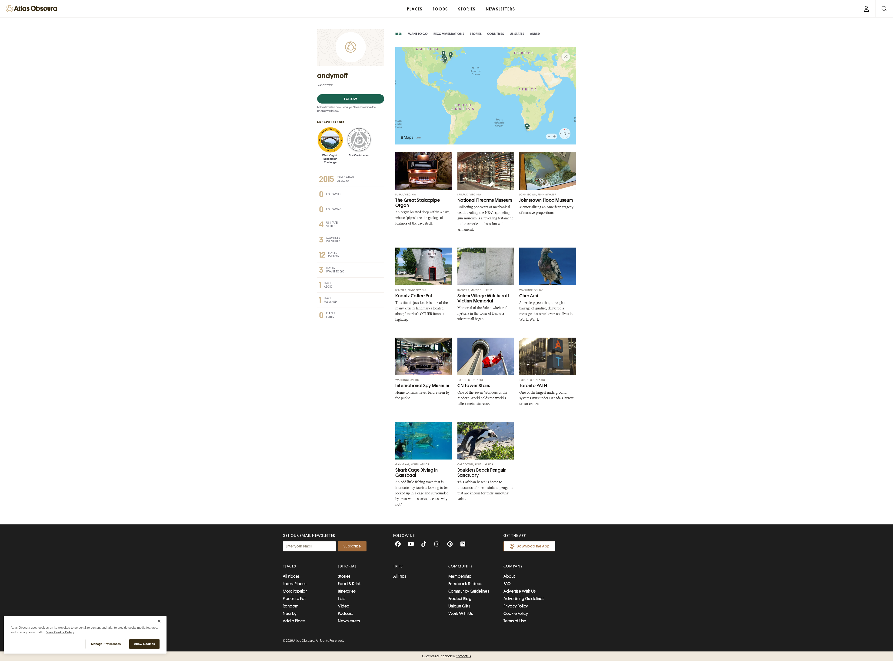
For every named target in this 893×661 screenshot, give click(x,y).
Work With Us (460, 613)
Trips (398, 566)
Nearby (290, 613)
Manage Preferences (106, 644)
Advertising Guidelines (523, 599)
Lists (341, 599)
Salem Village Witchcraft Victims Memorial (483, 298)
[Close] (159, 621)
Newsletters (349, 621)
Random (291, 606)
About (509, 576)
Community (460, 566)
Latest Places (295, 584)
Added (535, 33)
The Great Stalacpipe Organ (417, 203)
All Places (291, 576)
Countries (495, 33)
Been (399, 33)
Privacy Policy (515, 606)
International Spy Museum (422, 385)
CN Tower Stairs (473, 385)
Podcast (345, 613)
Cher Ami (528, 295)
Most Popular (295, 591)
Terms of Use (514, 621)
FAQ (507, 584)
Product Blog (459, 599)
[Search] (884, 8)
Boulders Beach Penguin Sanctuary (482, 473)
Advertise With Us (519, 591)
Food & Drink (349, 584)
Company (513, 566)
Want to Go (418, 33)
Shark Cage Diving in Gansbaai (416, 473)
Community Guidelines (468, 591)
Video (343, 606)
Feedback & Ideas (465, 584)
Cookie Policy (515, 613)
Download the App (533, 546)
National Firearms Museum (484, 200)
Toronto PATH (533, 385)
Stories (476, 33)
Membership (460, 576)
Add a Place (294, 621)
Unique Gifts (459, 606)
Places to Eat (294, 599)
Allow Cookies (144, 644)
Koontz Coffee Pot (413, 295)
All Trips (399, 576)
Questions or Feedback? (446, 656)
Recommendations (448, 33)
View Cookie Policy (60, 632)
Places (289, 566)
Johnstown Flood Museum (546, 200)
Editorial (347, 566)
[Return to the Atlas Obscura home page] (32, 8)
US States (517, 33)
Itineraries (347, 591)
